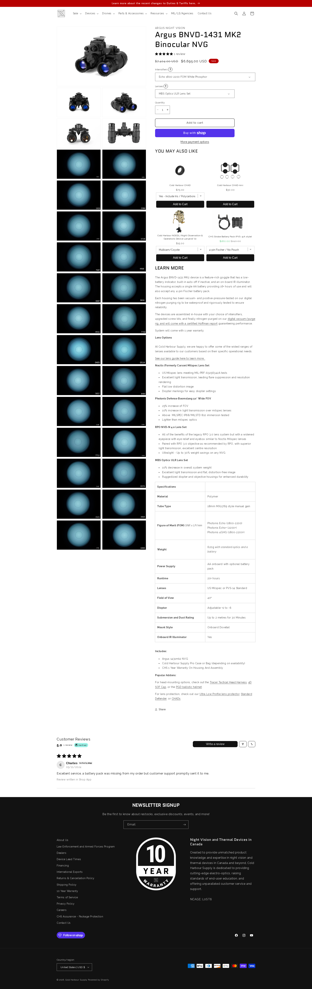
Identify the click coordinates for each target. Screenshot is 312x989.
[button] (77, 13)
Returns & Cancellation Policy (75, 878)
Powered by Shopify (98, 980)
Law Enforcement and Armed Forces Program (86, 846)
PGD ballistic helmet (189, 687)
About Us (62, 840)
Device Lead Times (69, 859)
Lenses (171, 86)
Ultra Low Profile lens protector (219, 694)
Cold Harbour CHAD (180, 185)
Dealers (61, 852)
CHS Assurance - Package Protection (80, 916)
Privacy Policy (65, 903)
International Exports (70, 871)
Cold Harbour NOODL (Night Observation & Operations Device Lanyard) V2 (180, 237)
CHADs (176, 698)
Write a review (215, 744)
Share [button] (162, 709)
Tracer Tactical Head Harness (228, 682)
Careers (61, 910)
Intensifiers (174, 69)
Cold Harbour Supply (76, 980)
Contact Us (64, 922)
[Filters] (243, 744)
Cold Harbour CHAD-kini (230, 185)
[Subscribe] (184, 824)
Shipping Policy (67, 884)
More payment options (195, 141)
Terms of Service (67, 897)
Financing (63, 865)
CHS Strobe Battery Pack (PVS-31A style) (230, 236)
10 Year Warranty (67, 891)
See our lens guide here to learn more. (180, 358)
